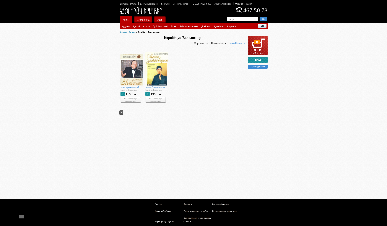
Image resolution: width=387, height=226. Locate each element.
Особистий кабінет (243, 3)
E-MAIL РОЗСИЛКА (202, 3)
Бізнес (174, 26)
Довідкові (206, 26)
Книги (126, 19)
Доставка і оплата (128, 3)
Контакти (165, 3)
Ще (262, 25)
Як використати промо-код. (224, 211)
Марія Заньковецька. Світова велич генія (156, 87)
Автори (132, 32)
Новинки (240, 43)
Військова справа (189, 26)
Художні (126, 26)
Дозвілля (218, 26)
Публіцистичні (160, 26)
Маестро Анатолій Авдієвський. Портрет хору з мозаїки (131, 87)
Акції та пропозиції (223, 3)
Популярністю (219, 43)
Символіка (143, 19)
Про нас (158, 204)
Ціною (231, 43)
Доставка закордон (149, 3)
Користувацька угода (164, 221)
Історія (146, 26)
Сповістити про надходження (130, 100)
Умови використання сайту (196, 211)
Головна (123, 32)
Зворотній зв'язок (181, 3)
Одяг (160, 19)
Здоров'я (231, 26)
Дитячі (136, 26)
